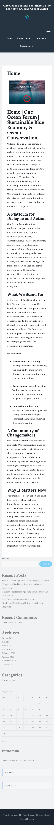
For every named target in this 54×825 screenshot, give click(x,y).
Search (5, 558)
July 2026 (6, 642)
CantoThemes (27, 819)
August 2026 (8, 638)
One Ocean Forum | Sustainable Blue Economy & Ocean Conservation (27, 7)
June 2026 (6, 646)
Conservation (24, 38)
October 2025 (8, 664)
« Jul (4, 741)
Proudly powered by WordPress (18, 815)
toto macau (9, 772)
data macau (29, 760)
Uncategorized (9, 680)
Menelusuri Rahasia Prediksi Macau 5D (19, 599)
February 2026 (8, 653)
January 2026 (8, 657)
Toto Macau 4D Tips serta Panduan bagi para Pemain (25, 580)
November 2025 (9, 661)
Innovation (41, 38)
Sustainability (27, 46)
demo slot (6, 760)
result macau (17, 760)
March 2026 (7, 649)
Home (10, 38)
